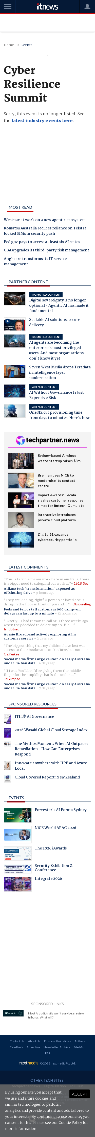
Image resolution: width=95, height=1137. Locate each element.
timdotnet (11, 629)
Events (26, 45)
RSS (47, 1053)
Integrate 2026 (48, 879)
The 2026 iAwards (51, 848)
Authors (80, 1041)
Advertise (33, 1047)
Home (9, 45)
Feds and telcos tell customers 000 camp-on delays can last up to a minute (42, 611)
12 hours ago (67, 613)
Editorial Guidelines (57, 1041)
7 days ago (47, 688)
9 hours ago (45, 593)
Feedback (16, 1047)
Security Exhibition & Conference (54, 868)
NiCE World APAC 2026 (55, 828)
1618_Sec (81, 583)
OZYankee (11, 654)
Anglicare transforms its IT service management (35, 261)
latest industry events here (42, 120)
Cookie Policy (70, 1123)
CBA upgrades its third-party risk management (46, 250)
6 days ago (47, 663)
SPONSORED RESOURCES (32, 703)
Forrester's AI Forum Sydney (61, 810)
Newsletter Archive (57, 1047)
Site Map (79, 1047)
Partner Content (28, 281)
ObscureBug (81, 604)
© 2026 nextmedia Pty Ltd (57, 1063)
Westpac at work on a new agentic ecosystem (45, 220)
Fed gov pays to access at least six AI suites (42, 242)
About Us (34, 1041)
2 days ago (45, 638)
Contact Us (17, 1041)
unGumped (12, 679)
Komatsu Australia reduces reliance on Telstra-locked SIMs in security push (46, 231)
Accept (79, 1094)
